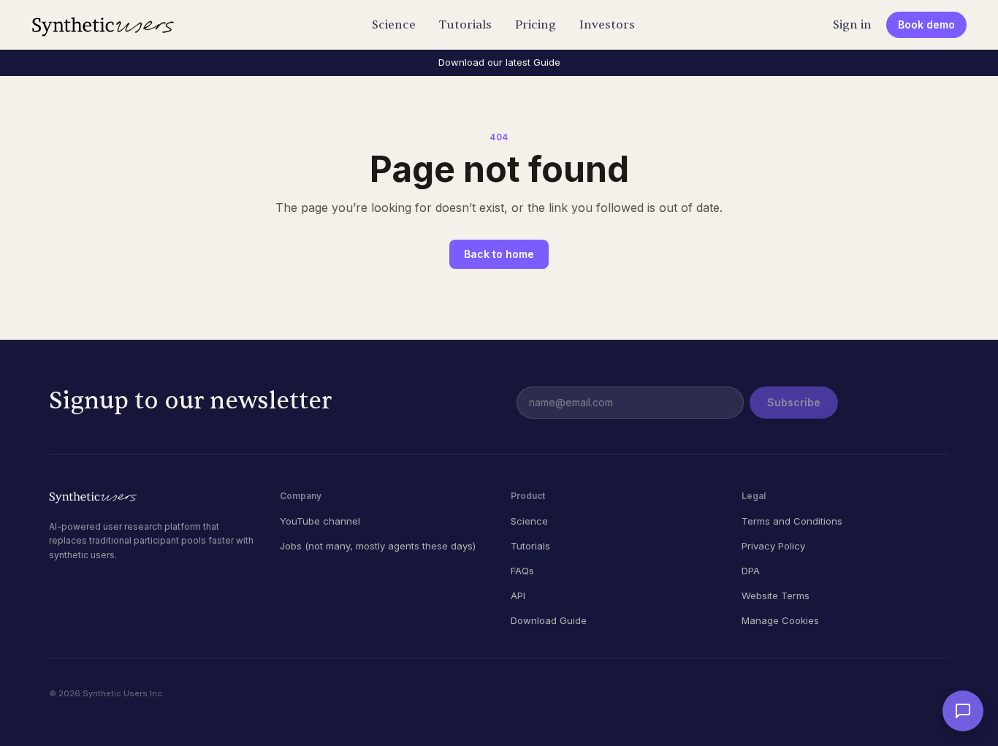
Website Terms (776, 595)
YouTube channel (320, 521)
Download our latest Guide (499, 62)
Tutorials (465, 25)
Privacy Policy (773, 546)
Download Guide (549, 620)
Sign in (852, 25)
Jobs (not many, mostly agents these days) (378, 546)
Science (394, 25)
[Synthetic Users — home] (102, 25)
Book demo (926, 24)
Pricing (535, 25)
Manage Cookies (780, 620)
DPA (751, 570)
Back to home (499, 254)
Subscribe (793, 402)
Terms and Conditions (792, 521)
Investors (607, 25)
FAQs (522, 570)
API (518, 595)
